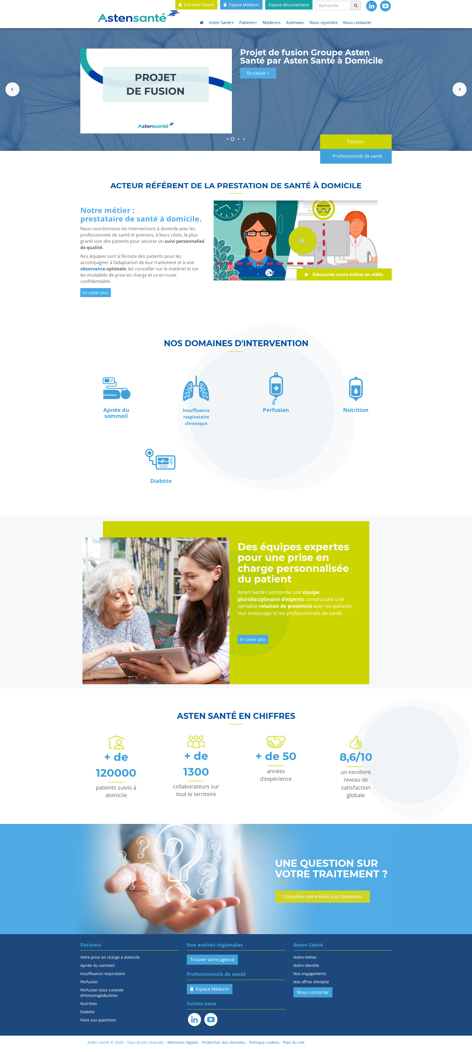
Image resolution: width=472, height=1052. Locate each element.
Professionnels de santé (357, 156)
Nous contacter (357, 22)
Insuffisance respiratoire (102, 973)
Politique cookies (264, 1042)
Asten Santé (220, 22)
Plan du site (294, 1042)
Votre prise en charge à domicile (110, 957)
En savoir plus (95, 292)
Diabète (87, 1011)
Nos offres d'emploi (311, 981)
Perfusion (89, 981)
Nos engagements (309, 973)
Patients (246, 22)
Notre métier (305, 957)
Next (460, 89)
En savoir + (258, 73)
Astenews (295, 22)
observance (92, 269)
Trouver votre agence (212, 960)
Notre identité (306, 965)
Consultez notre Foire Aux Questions (322, 896)
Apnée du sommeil (97, 965)
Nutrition (88, 1003)
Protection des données (223, 1042)
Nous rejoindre (323, 22)
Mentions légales (183, 1042)
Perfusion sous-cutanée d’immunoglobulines (101, 992)
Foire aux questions (98, 1020)
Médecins (271, 22)
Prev (12, 89)
